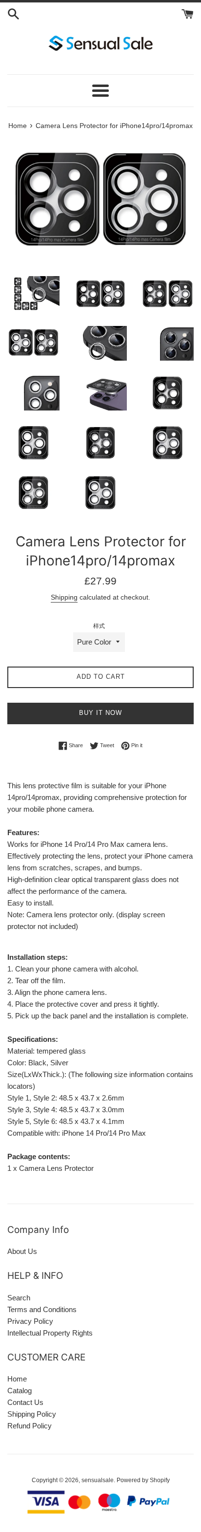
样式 (99, 626)
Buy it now (100, 712)
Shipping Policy (31, 1414)
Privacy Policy (30, 1321)
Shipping (64, 597)
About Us (22, 1251)
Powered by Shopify (143, 1480)
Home (17, 1379)
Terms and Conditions (42, 1309)
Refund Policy (29, 1426)
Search (18, 1298)
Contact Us (25, 1402)
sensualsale (97, 1480)
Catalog (19, 1390)
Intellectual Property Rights (50, 1333)
